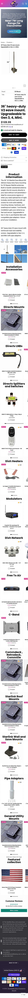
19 (21, 423)
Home (3, 42)
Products (9, 42)
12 (15, 423)
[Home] (14, 4)
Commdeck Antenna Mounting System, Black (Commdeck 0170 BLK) (12, 325)
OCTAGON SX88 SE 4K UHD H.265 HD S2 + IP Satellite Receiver (12, 593)
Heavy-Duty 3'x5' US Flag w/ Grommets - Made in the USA (12, 879)
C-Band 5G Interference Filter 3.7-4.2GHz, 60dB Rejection (12, 632)
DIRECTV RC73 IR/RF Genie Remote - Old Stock (12, 441)
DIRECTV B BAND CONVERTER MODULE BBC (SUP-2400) (12, 363)
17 (19, 423)
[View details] (14, 23)
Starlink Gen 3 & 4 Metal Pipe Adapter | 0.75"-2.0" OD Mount (12, 757)
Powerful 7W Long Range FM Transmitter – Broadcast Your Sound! (12, 517)
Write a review (14, 910)
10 (13, 423)
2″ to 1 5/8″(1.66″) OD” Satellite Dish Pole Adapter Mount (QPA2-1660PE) (12, 796)
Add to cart (14, 135)
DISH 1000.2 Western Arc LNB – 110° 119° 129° (12, 555)
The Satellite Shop (13, 988)
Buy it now (14, 140)
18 (20, 423)
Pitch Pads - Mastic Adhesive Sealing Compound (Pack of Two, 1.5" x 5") (12, 287)
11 (14, 423)
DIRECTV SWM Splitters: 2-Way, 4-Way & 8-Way (12, 405)
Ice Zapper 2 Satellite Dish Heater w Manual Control (12, 478)
